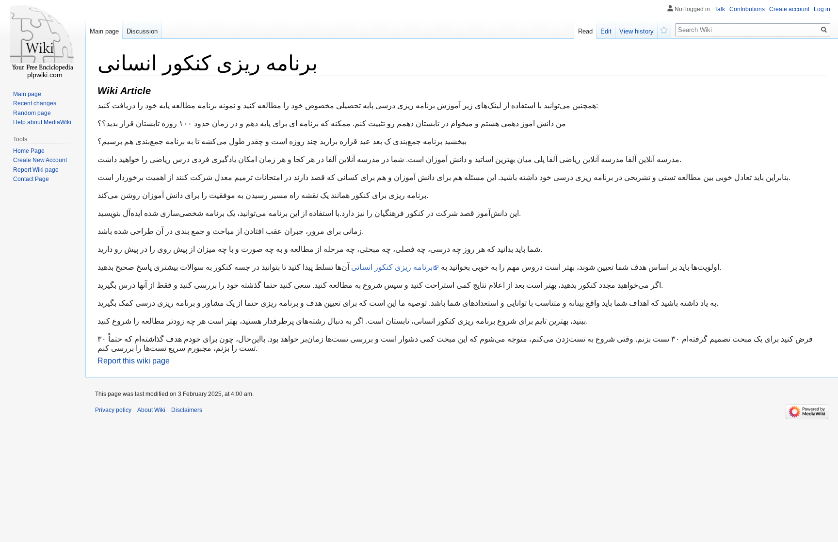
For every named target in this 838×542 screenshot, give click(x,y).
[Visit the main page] (42, 39)
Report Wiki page (36, 169)
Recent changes (34, 103)
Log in (822, 9)
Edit (606, 31)
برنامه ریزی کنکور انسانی (392, 267)
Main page (104, 31)
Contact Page (31, 179)
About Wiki (151, 410)
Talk (719, 9)
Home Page (29, 151)
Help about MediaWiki (42, 122)
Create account (789, 9)
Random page (32, 113)
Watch (664, 29)
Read (585, 31)
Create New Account (40, 160)
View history (636, 31)
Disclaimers (186, 410)
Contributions (747, 9)
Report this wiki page (133, 361)
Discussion (142, 31)
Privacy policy (113, 410)
